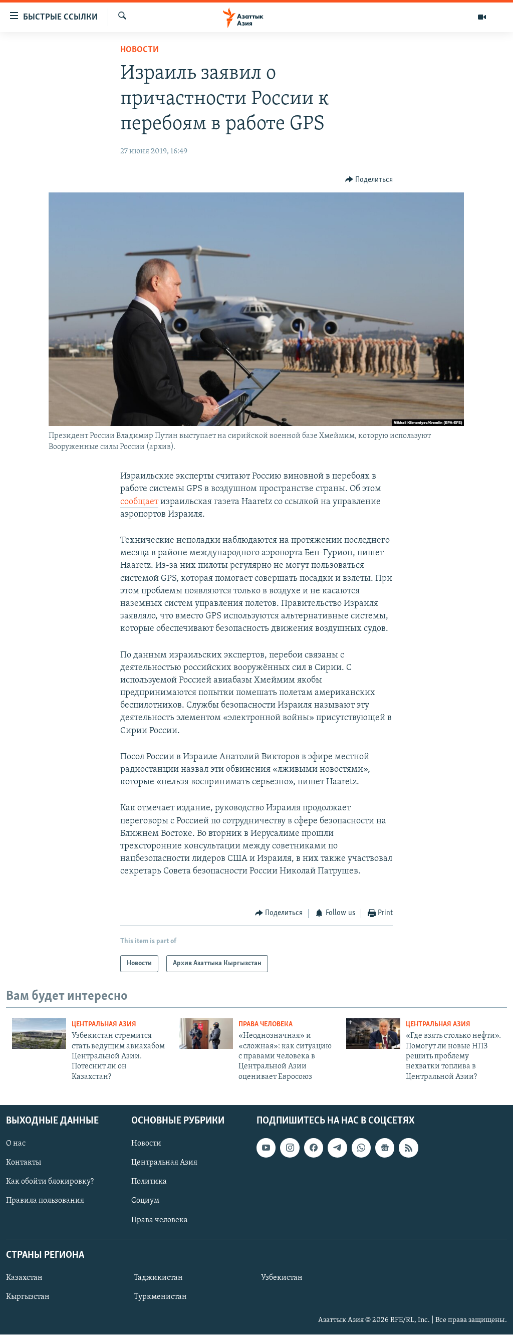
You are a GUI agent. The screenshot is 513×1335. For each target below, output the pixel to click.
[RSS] (408, 1147)
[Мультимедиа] (482, 17)
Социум (145, 1201)
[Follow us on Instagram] (289, 1147)
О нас (16, 1144)
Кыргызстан (28, 1297)
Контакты (23, 1163)
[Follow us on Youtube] (266, 1147)
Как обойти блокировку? (50, 1182)
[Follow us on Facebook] (313, 1147)
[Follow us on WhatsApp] (361, 1147)
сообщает (139, 502)
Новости (139, 50)
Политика (149, 1182)
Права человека (265, 1024)
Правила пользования (45, 1201)
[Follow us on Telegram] (337, 1147)
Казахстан (24, 1278)
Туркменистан (160, 1297)
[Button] (369, 179)
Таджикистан (158, 1278)
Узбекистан (282, 1278)
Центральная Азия (104, 1024)
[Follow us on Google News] (384, 1147)
